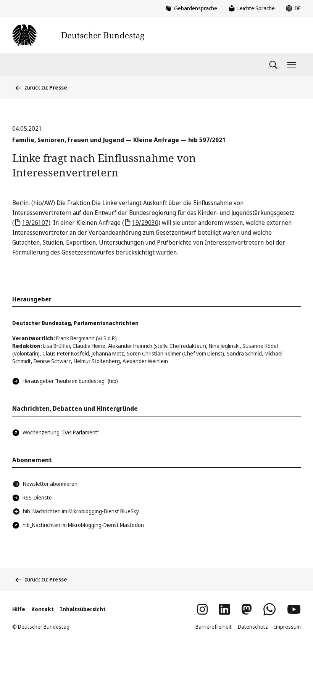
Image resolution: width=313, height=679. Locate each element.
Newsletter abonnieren (50, 483)
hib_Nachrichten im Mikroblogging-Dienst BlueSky (81, 511)
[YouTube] (294, 609)
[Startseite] (78, 35)
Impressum (287, 626)
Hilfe (18, 609)
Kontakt (42, 609)
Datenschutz (253, 626)
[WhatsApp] (269, 609)
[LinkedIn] (224, 609)
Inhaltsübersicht (83, 609)
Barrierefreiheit (213, 626)
